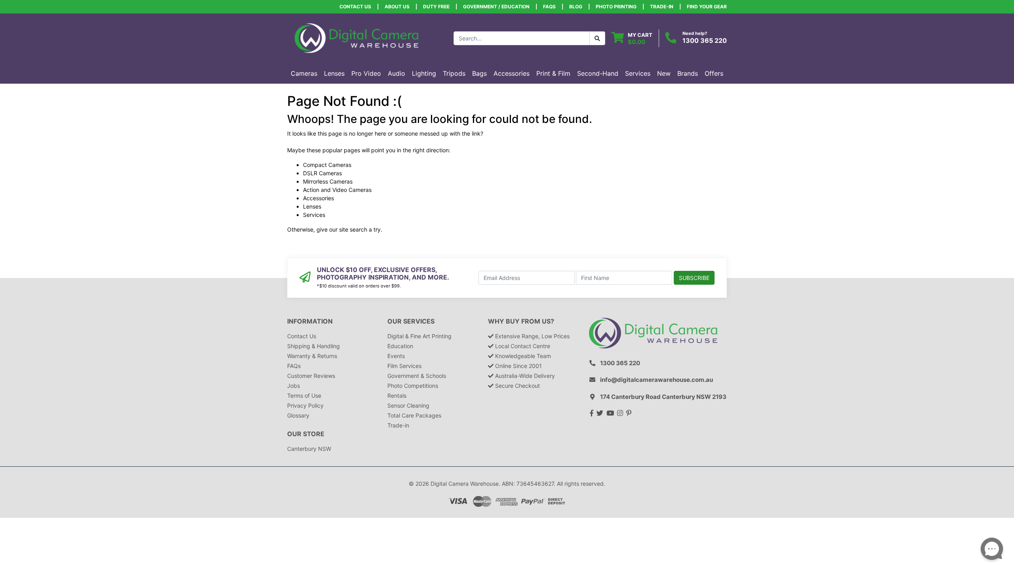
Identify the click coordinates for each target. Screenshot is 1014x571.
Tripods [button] (454, 73)
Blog (575, 7)
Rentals (396, 395)
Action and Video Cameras (337, 189)
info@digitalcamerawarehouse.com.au (656, 379)
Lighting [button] (424, 73)
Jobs (293, 385)
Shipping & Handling (313, 346)
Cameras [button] (304, 73)
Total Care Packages (414, 415)
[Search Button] (597, 38)
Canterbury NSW (309, 448)
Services (314, 214)
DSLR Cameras (322, 173)
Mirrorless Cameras (328, 181)
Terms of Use (304, 395)
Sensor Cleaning (408, 405)
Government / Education (496, 7)
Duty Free (436, 7)
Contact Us (355, 7)
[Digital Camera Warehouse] (356, 37)
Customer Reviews (311, 375)
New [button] (664, 73)
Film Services (404, 365)
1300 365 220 (704, 40)
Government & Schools (416, 375)
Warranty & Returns (312, 356)
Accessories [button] (512, 73)
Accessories (318, 198)
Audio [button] (396, 73)
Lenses (312, 206)
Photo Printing (616, 7)
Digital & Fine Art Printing (419, 336)
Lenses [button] (334, 73)
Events (396, 356)
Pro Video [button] (366, 73)
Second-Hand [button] (597, 73)
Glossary (298, 415)
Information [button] (310, 321)
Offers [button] (714, 73)
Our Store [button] (305, 434)
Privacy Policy (305, 405)
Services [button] (637, 73)
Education (400, 346)
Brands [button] (687, 73)
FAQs (549, 7)
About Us (397, 7)
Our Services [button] (411, 321)
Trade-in (398, 425)
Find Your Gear (707, 7)
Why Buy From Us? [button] (521, 321)
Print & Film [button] (553, 73)
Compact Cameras (327, 164)
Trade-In (661, 7)
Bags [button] (479, 73)
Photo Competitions (412, 385)
